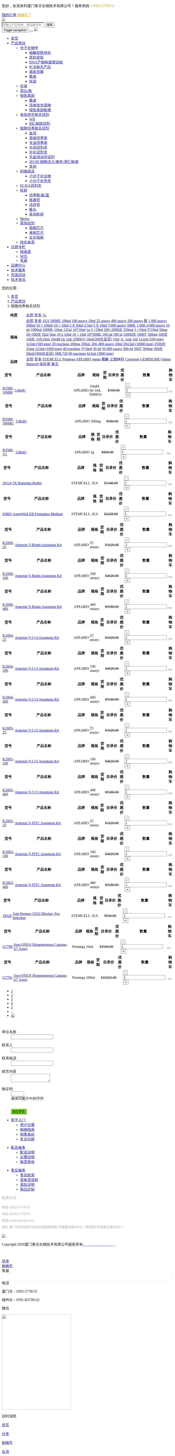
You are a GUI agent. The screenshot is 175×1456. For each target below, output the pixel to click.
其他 (32, 166)
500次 (158, 349)
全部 (29, 315)
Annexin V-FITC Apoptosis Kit (38, 823)
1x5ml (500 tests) (38, 344)
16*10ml (79, 330)
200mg (75, 344)
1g (88, 330)
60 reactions (77, 353)
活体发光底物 (40, 105)
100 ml (107, 334)
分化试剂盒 (38, 152)
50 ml (97, 349)
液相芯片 (36, 233)
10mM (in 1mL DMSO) (68, 339)
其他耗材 (36, 214)
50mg (163, 330)
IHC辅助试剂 (39, 123)
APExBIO (83, 359)
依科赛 (44, 364)
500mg (148, 349)
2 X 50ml (76, 325)
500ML (55, 321)
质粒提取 (36, 57)
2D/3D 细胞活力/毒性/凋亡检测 (53, 162)
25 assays (103, 321)
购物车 (24, 15)
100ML (48, 330)
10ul (116, 339)
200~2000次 (113, 330)
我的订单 (9, 15)
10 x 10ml (64, 334)
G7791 (8, 977)
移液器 (25, 252)
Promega (68, 359)
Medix (24, 219)
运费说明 (27, 1157)
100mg (152, 334)
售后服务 (18, 1170)
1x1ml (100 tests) (151, 339)
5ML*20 (61, 353)
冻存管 (34, 205)
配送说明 (27, 1152)
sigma (96, 359)
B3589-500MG (8, 421)
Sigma (166, 359)
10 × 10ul (79, 334)
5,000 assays (117, 325)
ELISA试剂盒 (30, 185)
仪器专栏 (18, 247)
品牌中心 (18, 265)
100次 (162, 334)
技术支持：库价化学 (18, 1253)
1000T (142, 334)
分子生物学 (29, 48)
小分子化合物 (40, 176)
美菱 (23, 260)
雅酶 (105, 359)
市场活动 (18, 275)
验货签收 (27, 1162)
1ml (135, 339)
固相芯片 (36, 228)
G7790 (8, 947)
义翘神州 (117, 359)
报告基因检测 (40, 110)
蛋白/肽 (26, 91)
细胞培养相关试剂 (34, 128)
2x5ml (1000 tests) (48, 349)
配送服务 (18, 1147)
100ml (66, 321)
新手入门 (18, 1120)
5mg (52, 334)
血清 (32, 133)
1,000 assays (157, 321)
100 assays (79, 321)
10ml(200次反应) (99, 339)
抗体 (23, 86)
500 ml (128, 349)
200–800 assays (102, 344)
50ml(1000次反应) (40, 353)
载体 (32, 76)
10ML (30, 339)
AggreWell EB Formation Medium (38, 514)
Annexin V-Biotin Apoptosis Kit (38, 545)
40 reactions (71, 349)
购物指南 (27, 1129)
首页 (14, 38)
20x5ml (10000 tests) (138, 344)
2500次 (159, 344)
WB (32, 119)
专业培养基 (38, 143)
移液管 (34, 200)
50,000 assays (112, 349)
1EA (46, 321)
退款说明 (27, 1184)
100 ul (117, 334)
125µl (67, 330)
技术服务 (18, 270)
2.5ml (88, 325)
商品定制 (27, 1189)
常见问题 (27, 1139)
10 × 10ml (61, 325)
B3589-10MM (8, 390)
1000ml (36, 330)
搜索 (50, 24)
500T (138, 349)
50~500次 (33, 334)
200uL (85, 344)
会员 (5, 1452)
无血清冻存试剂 (42, 157)
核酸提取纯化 (40, 53)
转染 (32, 81)
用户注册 (27, 1125)
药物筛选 (27, 171)
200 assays (135, 321)
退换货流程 (29, 1180)
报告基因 (27, 95)
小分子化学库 (40, 181)
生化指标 (36, 237)
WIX (23, 256)
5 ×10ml (140, 330)
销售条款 (27, 1134)
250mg (128, 330)
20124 (7, 483)
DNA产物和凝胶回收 (46, 62)
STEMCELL (52, 359)
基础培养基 (38, 138)
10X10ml (43, 339)
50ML (131, 325)
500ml (30, 325)
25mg (30, 349)
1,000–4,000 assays (151, 325)
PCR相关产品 (40, 67)
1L (45, 315)
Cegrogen (132, 359)
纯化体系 (27, 242)
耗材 (23, 190)
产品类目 (18, 43)
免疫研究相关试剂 (34, 115)
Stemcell (32, 364)
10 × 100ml (44, 325)
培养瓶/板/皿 (39, 195)
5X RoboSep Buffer (27, 483)
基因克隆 (36, 72)
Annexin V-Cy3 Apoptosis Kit (37, 637)
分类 (5, 1434)
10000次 (129, 334)
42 (13, 1015)
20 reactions (60, 344)
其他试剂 (27, 223)
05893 (7, 514)
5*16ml (86, 349)
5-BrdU (20, 390)
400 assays (118, 321)
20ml (118, 344)
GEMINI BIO (150, 359)
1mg (128, 339)
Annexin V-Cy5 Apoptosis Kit (37, 730)
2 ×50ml (97, 330)
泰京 (55, 364)
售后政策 (27, 1175)
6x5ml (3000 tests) (100, 353)
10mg (58, 330)
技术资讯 (18, 280)
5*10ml (152, 330)
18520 (7, 916)
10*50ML (94, 334)
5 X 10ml (100, 325)
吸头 (32, 209)
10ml (91, 321)
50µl (45, 334)
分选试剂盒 (38, 147)
